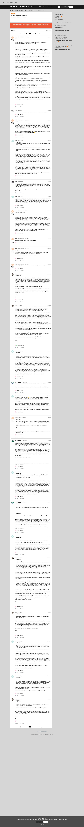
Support (11, 2)
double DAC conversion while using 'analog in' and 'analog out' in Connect (63, 45)
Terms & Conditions (34, 734)
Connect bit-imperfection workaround (62, 30)
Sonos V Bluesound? (59, 27)
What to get (57, 28)
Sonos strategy (58, 16)
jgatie (16, 181)
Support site (49, 6)
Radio (16, 2)
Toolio (16, 417)
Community (12, 10)
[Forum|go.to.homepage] (20, 7)
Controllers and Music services (60, 20)
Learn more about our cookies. (62, 819)
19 (39, 33)
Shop (4, 2)
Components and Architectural (29, 10)
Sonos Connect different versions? (61, 33)
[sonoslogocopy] (42, 2)
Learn (8, 2)
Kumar (16, 140)
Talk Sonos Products (19, 10)
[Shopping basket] (79, 2)
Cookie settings (41, 734)
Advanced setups (58, 47)
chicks (16, 110)
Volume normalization (59, 19)
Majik (16, 274)
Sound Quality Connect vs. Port (61, 37)
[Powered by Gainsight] (42, 732)
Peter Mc (16, 382)
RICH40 (16, 37)
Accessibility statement (49, 734)
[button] (64, 7)
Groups (44, 6)
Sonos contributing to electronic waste (62, 49)
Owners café (57, 17)
